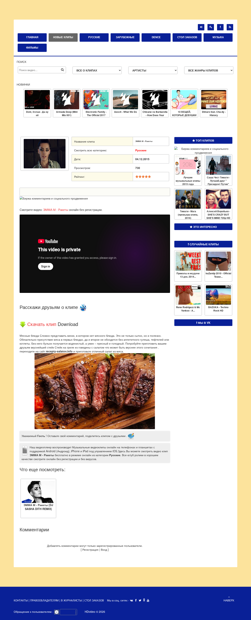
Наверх (229, 600)
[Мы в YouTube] (148, 600)
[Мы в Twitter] (140, 600)
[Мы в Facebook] (135, 600)
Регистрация (90, 549)
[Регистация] (210, 27)
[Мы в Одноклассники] (144, 600)
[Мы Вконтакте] (131, 600)
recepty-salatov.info (59, 351)
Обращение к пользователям (33, 612)
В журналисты (71, 600)
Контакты (21, 600)
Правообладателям (44, 600)
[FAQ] (220, 27)
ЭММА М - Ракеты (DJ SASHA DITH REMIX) (38, 507)
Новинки (23, 84)
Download (68, 323)
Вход (104, 549)
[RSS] (229, 27)
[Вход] (201, 27)
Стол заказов (94, 600)
